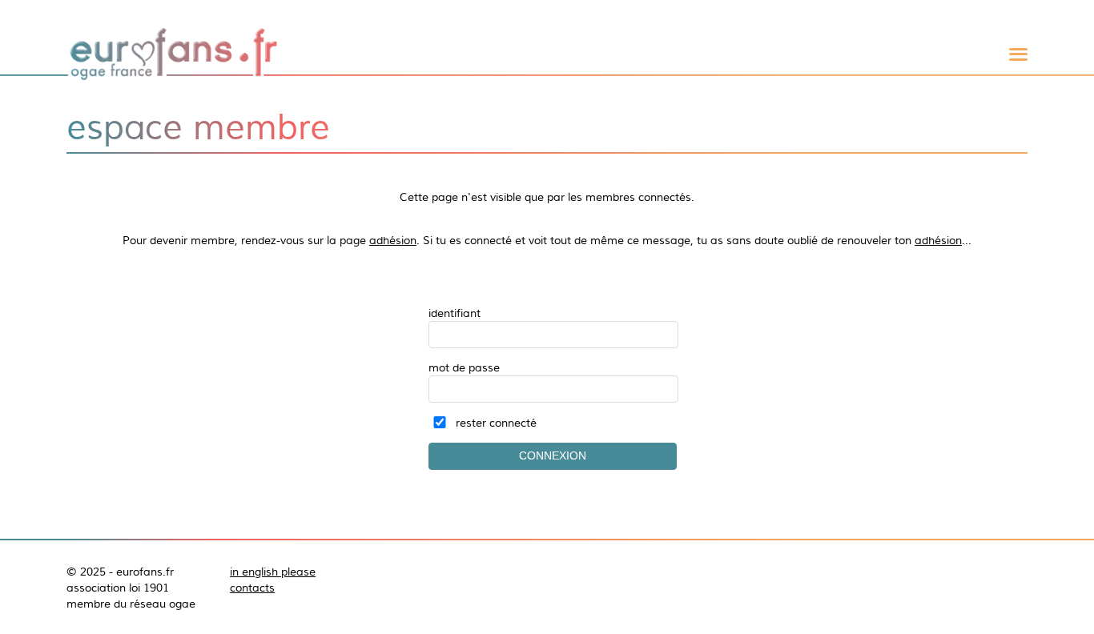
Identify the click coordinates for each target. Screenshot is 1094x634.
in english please (273, 571)
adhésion (392, 240)
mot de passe (464, 367)
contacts (252, 587)
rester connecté (496, 422)
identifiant (454, 313)
